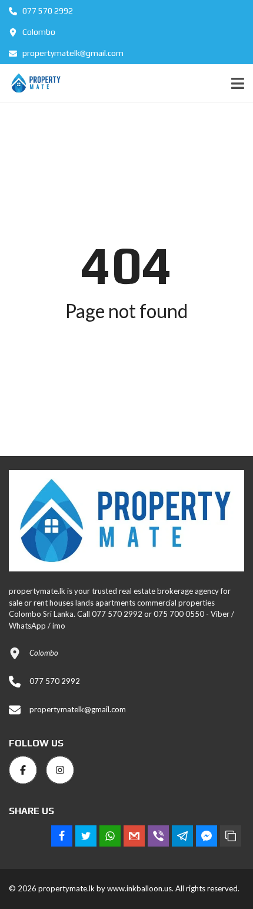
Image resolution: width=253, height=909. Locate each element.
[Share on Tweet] (85, 836)
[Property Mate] (32, 83)
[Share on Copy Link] (230, 836)
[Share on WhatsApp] (110, 836)
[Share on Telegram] (182, 836)
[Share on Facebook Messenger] (206, 836)
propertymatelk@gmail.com (72, 53)
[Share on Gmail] (134, 836)
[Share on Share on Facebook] (61, 836)
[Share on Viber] (158, 836)
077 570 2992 (47, 10)
